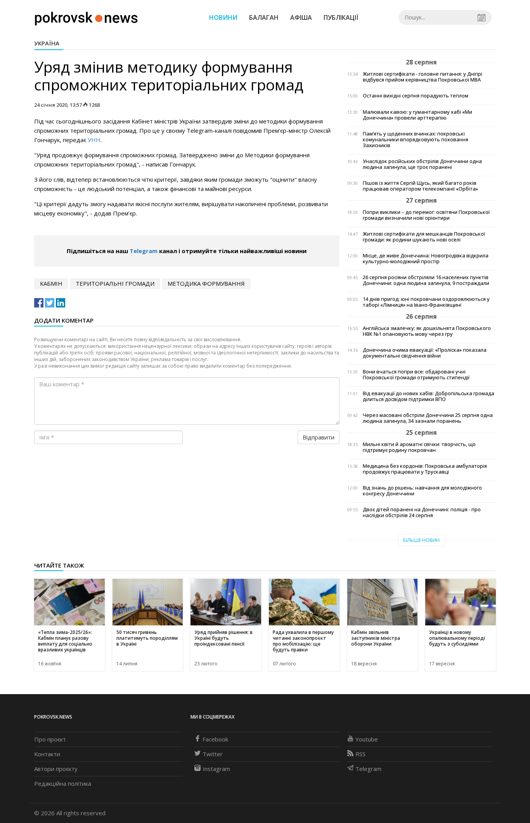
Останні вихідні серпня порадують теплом (415, 96)
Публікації (341, 17)
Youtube (366, 739)
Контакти (47, 754)
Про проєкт (50, 739)
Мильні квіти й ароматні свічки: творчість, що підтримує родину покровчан (419, 447)
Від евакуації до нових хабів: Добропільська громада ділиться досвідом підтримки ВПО (428, 396)
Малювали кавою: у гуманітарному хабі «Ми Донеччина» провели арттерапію (417, 115)
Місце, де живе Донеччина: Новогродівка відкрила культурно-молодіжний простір (425, 258)
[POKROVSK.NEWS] (86, 17)
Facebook (215, 739)
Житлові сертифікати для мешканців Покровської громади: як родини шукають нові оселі (424, 237)
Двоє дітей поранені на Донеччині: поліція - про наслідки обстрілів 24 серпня (422, 512)
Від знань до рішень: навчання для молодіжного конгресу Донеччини (422, 491)
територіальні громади (115, 283)
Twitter (213, 754)
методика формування (206, 283)
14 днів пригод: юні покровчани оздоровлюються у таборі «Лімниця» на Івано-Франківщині (426, 302)
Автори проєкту (56, 769)
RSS (360, 754)
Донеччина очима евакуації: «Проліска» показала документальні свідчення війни (425, 353)
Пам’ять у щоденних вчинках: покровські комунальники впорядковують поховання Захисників (415, 139)
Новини (223, 17)
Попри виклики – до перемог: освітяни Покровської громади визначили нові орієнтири (426, 215)
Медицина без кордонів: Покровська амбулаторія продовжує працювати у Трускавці (425, 469)
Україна (46, 43)
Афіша (301, 17)
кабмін (51, 283)
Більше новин (421, 540)
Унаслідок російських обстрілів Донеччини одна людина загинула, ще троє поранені (422, 164)
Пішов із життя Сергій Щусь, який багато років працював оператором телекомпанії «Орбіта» (420, 186)
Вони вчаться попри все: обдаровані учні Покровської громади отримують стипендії (416, 374)
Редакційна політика (62, 783)
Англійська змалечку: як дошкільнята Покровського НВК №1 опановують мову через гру (427, 331)
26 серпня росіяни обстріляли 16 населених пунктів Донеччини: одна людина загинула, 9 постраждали (426, 280)
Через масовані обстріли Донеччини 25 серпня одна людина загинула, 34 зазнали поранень (428, 418)
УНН (94, 140)
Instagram (216, 769)
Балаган (264, 17)
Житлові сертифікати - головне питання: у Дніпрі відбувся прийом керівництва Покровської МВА (422, 77)
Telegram (144, 251)
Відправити (318, 437)
